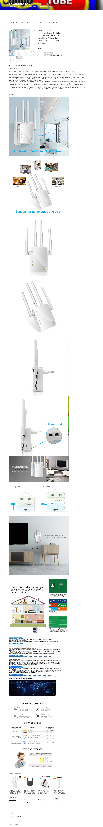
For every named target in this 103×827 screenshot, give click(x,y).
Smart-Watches (43, 11)
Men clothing (35, 11)
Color (39, 48)
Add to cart (48, 53)
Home (13, 11)
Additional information (20, 65)
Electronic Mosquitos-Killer (42, 14)
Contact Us (62, 11)
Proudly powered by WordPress (15, 824)
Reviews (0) (29, 65)
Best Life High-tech (53, 11)
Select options (12, 799)
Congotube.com (20, 4)
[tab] (11, 65)
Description (11, 65)
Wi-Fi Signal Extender (16, 14)
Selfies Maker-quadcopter (28, 14)
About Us (18, 11)
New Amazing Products (55, 14)
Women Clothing (26, 11)
